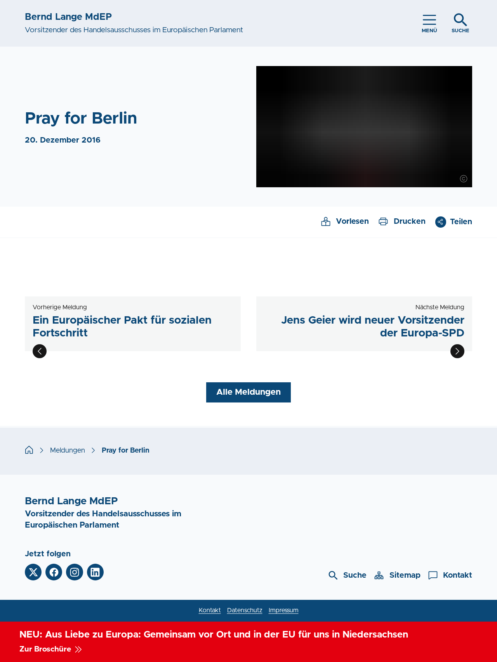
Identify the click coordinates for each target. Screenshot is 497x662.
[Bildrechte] (463, 178)
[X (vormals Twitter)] (33, 572)
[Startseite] (29, 450)
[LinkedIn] (95, 572)
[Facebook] (53, 572)
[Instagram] (74, 572)
